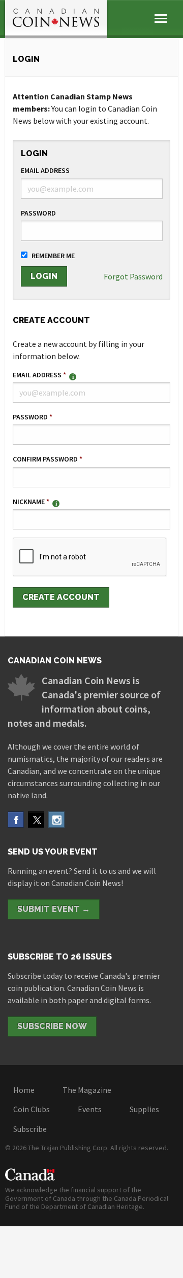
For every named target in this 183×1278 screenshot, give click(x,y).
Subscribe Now (52, 1026)
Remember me (53, 255)
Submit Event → (53, 909)
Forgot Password (133, 276)
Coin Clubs (31, 1109)
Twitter (36, 819)
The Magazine (87, 1090)
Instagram (56, 819)
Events (90, 1109)
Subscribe (30, 1129)
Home (24, 1090)
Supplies (144, 1109)
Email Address (45, 170)
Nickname (31, 501)
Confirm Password (47, 459)
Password (38, 213)
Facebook (16, 819)
